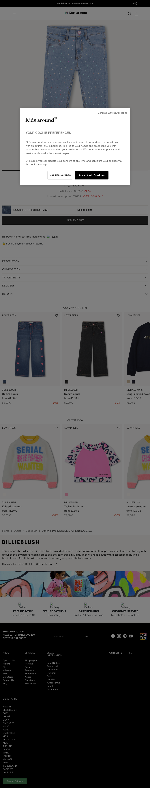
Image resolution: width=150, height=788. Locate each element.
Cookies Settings (60, 175)
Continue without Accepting (112, 113)
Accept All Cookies (92, 175)
